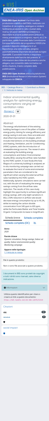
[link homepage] (8, 4)
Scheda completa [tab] (33, 217)
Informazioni (11, 287)
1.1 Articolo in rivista (13, 90)
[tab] (35, 222)
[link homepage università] (24, 10)
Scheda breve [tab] (12, 217)
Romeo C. (9, 111)
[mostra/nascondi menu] (2, 14)
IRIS (3, 87)
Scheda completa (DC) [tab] (17, 222)
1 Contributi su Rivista (35, 87)
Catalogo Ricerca (15, 87)
